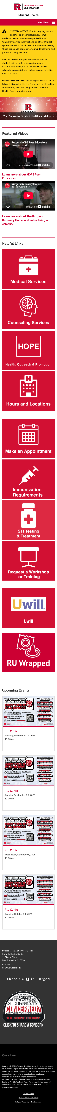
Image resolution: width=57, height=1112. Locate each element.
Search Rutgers (28, 1093)
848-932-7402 (8, 964)
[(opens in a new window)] (28, 1009)
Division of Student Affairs (28, 1097)
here (38, 69)
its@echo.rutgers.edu (10, 1087)
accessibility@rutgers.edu (12, 1079)
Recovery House (12, 220)
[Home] (28, 7)
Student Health (28, 14)
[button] (28, 723)
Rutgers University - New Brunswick (28, 1102)
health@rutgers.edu (11, 967)
